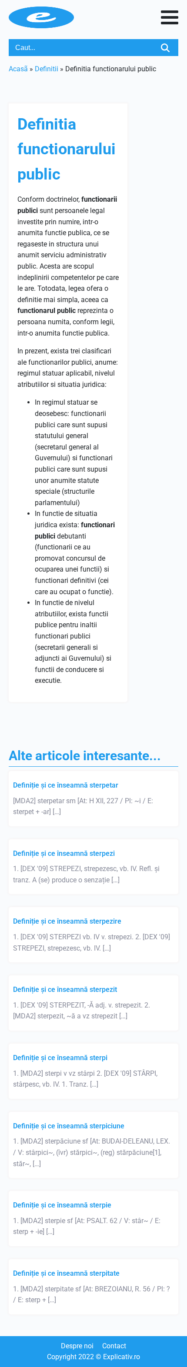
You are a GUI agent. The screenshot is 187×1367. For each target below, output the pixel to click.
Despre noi (77, 1346)
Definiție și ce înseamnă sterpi (60, 1058)
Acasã (18, 69)
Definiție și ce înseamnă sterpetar (65, 785)
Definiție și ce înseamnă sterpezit (65, 989)
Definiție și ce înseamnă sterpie (62, 1205)
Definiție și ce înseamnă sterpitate (66, 1273)
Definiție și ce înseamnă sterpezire (67, 921)
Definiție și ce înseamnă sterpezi (64, 853)
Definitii (46, 69)
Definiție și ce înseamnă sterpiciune (68, 1126)
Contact (114, 1346)
